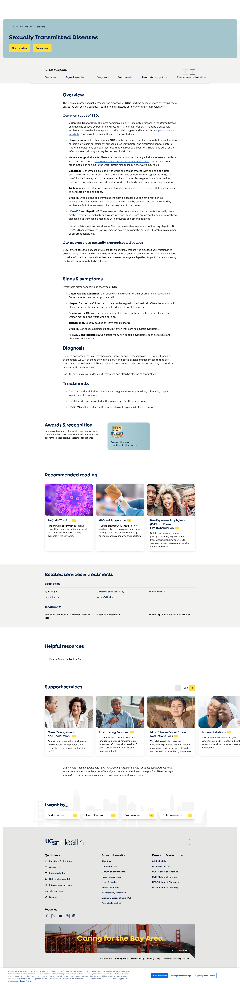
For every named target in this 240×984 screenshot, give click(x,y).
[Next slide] (192, 72)
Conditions (40, 27)
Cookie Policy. (25, 981)
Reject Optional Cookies (205, 975)
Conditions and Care (24, 27)
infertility (74, 134)
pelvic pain (164, 130)
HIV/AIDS (74, 211)
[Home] (65, 842)
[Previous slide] (185, 72)
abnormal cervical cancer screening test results (122, 161)
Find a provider (19, 48)
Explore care (42, 48)
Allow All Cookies (160, 975)
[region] (120, 976)
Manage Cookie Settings (181, 975)
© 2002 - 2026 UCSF (178, 950)
